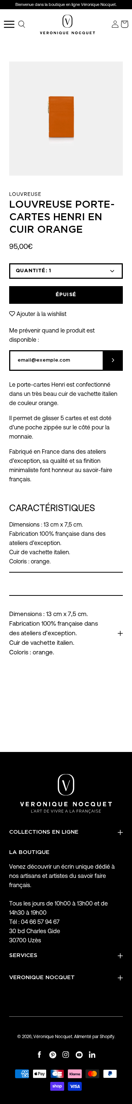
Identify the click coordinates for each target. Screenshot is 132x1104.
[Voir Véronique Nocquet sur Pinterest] (52, 1054)
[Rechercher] (22, 24)
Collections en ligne (43, 832)
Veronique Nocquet (42, 977)
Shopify (107, 1036)
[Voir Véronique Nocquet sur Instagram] (66, 1054)
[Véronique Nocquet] (67, 24)
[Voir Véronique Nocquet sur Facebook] (39, 1054)
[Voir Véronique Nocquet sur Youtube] (79, 1054)
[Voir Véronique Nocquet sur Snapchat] (92, 1054)
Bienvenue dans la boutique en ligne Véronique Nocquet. (66, 4)
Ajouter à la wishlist (41, 314)
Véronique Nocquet (52, 1036)
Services (23, 955)
